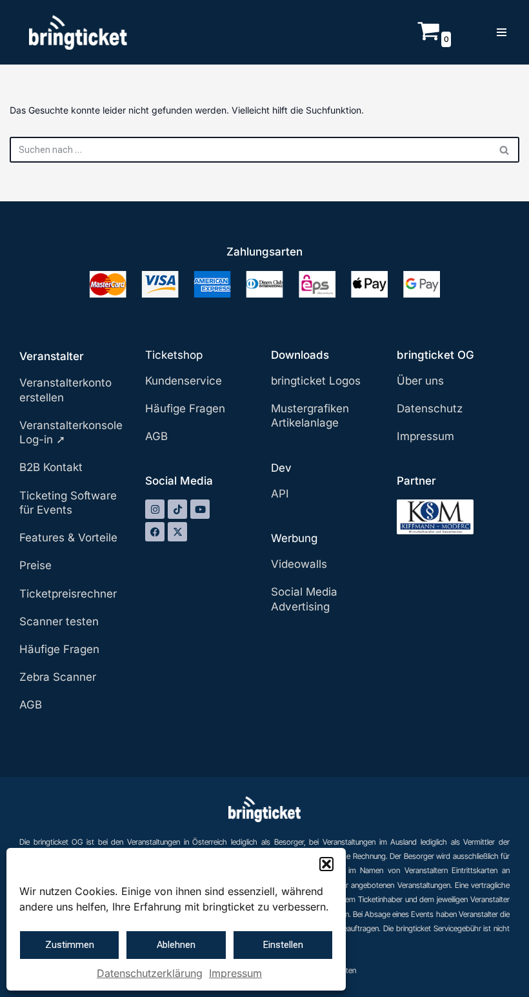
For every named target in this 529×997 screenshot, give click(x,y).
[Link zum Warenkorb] (428, 38)
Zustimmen (69, 945)
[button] (326, 864)
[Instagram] (155, 509)
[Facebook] (155, 531)
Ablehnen (176, 945)
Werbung (294, 538)
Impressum (235, 973)
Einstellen (283, 945)
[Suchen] (504, 150)
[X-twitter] (177, 531)
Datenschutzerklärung (150, 973)
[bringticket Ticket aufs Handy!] (78, 32)
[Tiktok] (177, 509)
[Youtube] (200, 509)
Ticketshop (174, 354)
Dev (281, 467)
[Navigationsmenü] (501, 32)
